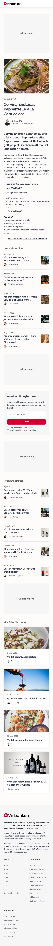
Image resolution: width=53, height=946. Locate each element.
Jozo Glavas (34, 866)
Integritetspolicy (11, 932)
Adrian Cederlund (36, 897)
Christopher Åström (37, 901)
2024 (6, 873)
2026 (6, 866)
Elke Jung (33, 893)
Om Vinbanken (10, 916)
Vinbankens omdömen (13, 920)
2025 (6, 870)
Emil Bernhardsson (37, 873)
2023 (6, 877)
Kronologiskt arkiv (11, 893)
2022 (6, 881)
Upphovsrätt (9, 936)
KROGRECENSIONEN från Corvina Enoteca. (27, 238)
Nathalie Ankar (35, 889)
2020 (6, 889)
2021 (6, 885)
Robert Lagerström (37, 877)
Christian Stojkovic (37, 870)
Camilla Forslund (36, 885)
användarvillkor (16, 430)
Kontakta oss (9, 924)
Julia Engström (35, 881)
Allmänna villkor (10, 928)
